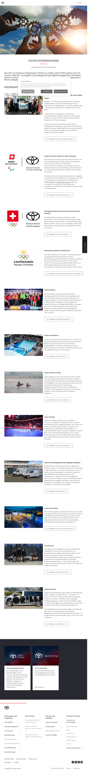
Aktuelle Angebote (10, 739)
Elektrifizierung (9, 735)
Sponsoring (70, 733)
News (68, 730)
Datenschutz (76, 768)
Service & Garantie (52, 722)
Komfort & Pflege (51, 735)
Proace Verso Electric (63, 182)
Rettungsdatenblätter (53, 731)
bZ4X (51, 182)
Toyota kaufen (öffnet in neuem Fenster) (32, 721)
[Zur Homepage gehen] (2, 2)
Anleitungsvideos (72, 726)
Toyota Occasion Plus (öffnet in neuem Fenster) (33, 737)
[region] (44, 86)
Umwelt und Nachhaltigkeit (71, 721)
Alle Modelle (8, 722)
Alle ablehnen (46, 91)
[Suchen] (73, 2)
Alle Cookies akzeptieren (61, 91)
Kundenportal (50, 726)
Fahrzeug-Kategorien (11, 726)
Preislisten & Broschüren (12, 743)
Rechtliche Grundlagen (57, 768)
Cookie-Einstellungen (28, 91)
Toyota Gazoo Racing (73, 748)
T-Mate (68, 744)
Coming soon (8, 731)
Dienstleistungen (10, 752)
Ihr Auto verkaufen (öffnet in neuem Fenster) (33, 728)
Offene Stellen (71, 740)
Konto (80, 2)
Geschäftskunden (10, 748)
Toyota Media (71, 737)
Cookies (68, 768)
